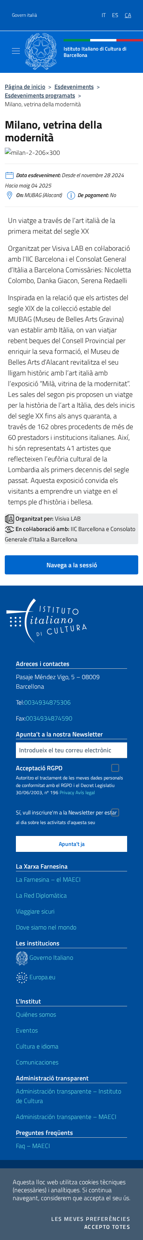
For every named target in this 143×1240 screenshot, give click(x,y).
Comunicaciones (37, 1062)
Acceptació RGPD (39, 768)
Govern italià (24, 15)
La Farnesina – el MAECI (48, 879)
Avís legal (85, 792)
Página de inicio (25, 86)
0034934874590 (49, 718)
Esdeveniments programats (40, 95)
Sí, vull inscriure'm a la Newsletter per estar (66, 812)
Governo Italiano (50, 957)
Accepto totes (107, 1227)
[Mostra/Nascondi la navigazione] (16, 51)
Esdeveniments (74, 86)
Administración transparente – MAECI (66, 1116)
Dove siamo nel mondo (46, 927)
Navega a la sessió (71, 565)
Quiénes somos (36, 1014)
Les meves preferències (90, 1219)
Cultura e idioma (37, 1046)
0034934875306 (47, 702)
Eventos (27, 1030)
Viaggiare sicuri (35, 911)
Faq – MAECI (33, 1145)
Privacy (67, 792)
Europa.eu (41, 977)
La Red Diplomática (41, 895)
